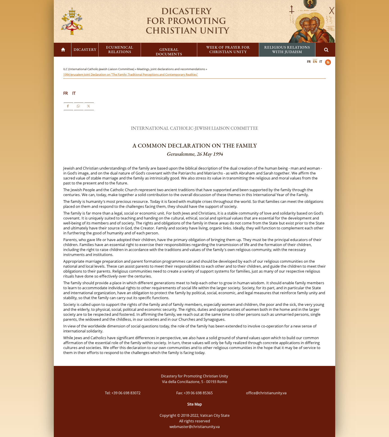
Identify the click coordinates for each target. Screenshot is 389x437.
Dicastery (85, 49)
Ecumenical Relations (119, 49)
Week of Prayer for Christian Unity (228, 49)
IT (320, 61)
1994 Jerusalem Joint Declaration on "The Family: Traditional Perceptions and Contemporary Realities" (130, 74)
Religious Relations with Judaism (287, 49)
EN (315, 61)
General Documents (169, 51)
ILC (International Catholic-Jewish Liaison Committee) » (100, 69)
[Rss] (328, 62)
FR (309, 61)
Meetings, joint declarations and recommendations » (172, 69)
